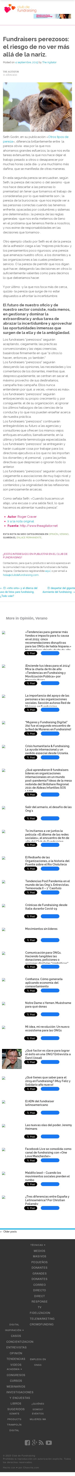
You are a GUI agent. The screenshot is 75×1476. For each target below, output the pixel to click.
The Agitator (49, 62)
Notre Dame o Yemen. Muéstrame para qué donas (48, 1004)
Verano (63, 534)
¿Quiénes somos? (38, 1406)
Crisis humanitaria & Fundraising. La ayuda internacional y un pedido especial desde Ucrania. (47, 749)
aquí (47, 570)
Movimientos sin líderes (41, 928)
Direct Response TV (40, 1301)
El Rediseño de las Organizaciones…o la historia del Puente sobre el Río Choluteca (47, 861)
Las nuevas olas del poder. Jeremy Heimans (48, 1126)
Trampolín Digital (14, 1427)
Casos (16, 1336)
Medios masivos (39, 1253)
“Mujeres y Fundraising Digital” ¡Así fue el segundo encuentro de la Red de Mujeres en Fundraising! (48, 726)
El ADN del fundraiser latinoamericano (39, 1103)
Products (14, 1419)
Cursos (16, 1381)
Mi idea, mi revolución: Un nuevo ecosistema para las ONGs (47, 1028)
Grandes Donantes (40, 1276)
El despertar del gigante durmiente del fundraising (59, 590)
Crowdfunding (42, 1324)
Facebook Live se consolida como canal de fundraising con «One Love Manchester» (48, 1152)
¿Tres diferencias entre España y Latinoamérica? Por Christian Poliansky (47, 1200)
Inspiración (13, 1330)
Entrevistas (16, 1347)
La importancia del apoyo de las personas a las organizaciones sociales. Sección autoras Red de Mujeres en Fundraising (47, 701)
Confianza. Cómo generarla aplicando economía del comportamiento (44, 982)
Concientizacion (19, 1342)
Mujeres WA (38, 1419)
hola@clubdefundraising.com (21, 574)
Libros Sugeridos (16, 1406)
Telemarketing (42, 1319)
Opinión (53, 534)
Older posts (8, 1231)
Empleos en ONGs (38, 1361)
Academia (13, 1369)
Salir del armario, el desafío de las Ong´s (48, 808)
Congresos (16, 1375)
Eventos (38, 1413)
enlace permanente (29, 537)
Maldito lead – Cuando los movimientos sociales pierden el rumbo (47, 1176)
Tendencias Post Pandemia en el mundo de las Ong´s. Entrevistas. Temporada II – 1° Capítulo (47, 885)
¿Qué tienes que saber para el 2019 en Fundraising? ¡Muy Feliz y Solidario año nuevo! (48, 1081)
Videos (16, 1365)
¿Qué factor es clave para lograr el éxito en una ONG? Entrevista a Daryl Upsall (48, 1054)
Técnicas (36, 1244)
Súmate (14, 1413)
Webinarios (16, 1386)
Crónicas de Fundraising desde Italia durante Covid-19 (46, 906)
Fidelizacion (40, 1313)
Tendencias (16, 1359)
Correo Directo (39, 1287)
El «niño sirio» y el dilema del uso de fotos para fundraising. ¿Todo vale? (18, 592)
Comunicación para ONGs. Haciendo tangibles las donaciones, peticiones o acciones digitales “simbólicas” (46, 958)
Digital (14, 1324)
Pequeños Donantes (39, 1265)
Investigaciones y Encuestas (20, 1395)
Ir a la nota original (21, 521)
